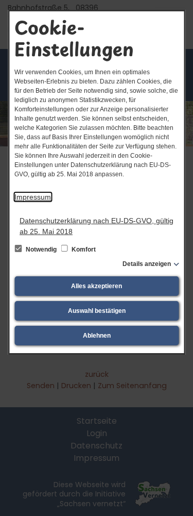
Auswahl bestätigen (97, 310)
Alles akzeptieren (96, 286)
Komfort (83, 249)
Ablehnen (97, 335)
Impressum (32, 197)
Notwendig (41, 249)
